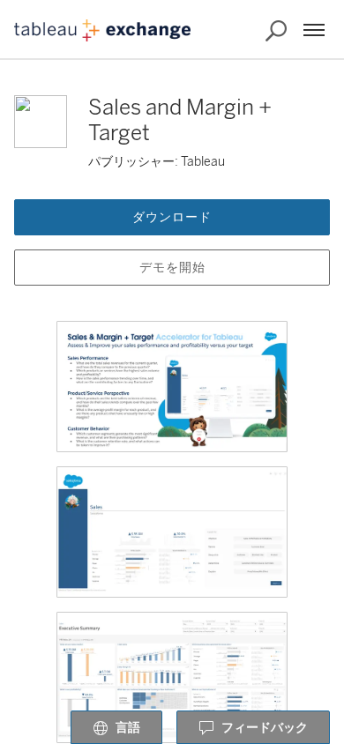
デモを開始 (172, 267)
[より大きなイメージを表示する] (172, 386)
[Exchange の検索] (276, 31)
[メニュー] (314, 30)
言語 (128, 727)
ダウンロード (172, 217)
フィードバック (264, 727)
